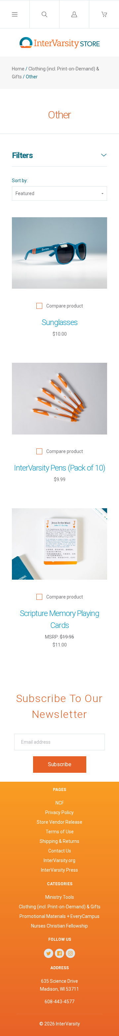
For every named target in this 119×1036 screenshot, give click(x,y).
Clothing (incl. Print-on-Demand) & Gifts (59, 906)
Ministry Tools (59, 897)
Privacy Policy (59, 812)
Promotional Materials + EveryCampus (59, 916)
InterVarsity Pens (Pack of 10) (59, 468)
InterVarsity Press (59, 870)
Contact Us (59, 850)
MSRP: (52, 637)
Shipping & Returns (59, 841)
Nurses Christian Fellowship (59, 926)
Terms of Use (60, 831)
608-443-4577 (59, 1001)
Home (18, 68)
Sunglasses (60, 322)
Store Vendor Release (59, 822)
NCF (60, 803)
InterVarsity (68, 1023)
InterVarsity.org (59, 860)
